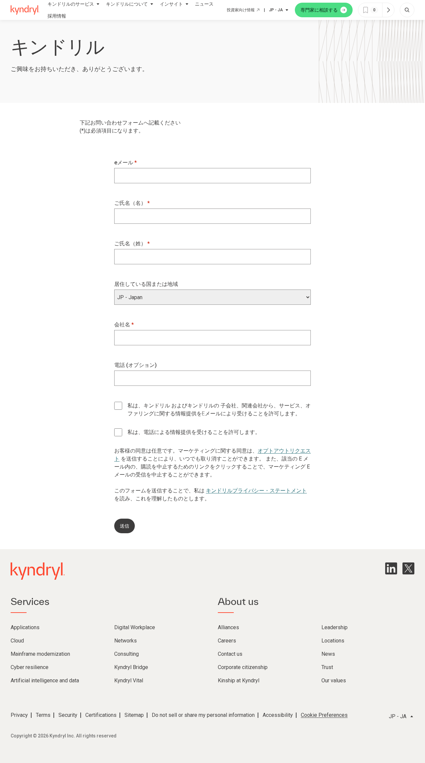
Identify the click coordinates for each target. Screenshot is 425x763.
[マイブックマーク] (388, 10)
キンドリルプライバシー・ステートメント (256, 490)
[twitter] (408, 568)
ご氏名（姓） (130, 243)
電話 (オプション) (135, 365)
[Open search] (407, 10)
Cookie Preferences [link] (324, 715)
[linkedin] (391, 568)
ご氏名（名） (130, 203)
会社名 (122, 324)
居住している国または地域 (146, 284)
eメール (124, 162)
